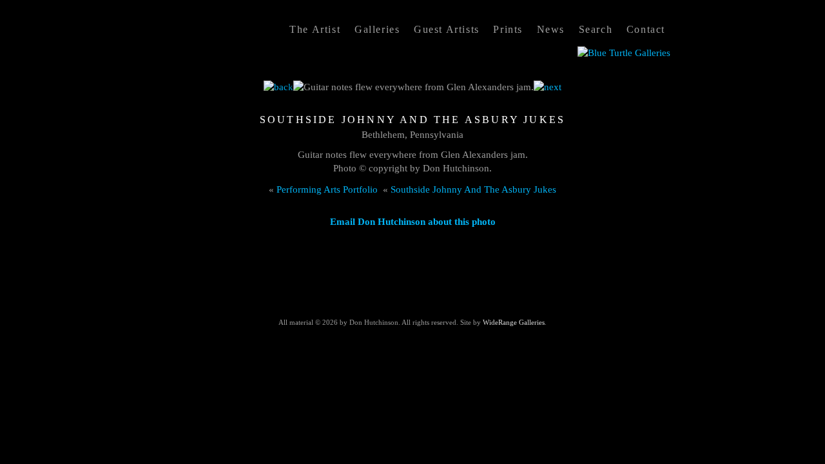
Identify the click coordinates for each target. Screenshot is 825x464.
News (551, 29)
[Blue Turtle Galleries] (624, 53)
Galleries (377, 29)
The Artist (314, 29)
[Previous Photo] (278, 87)
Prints (508, 29)
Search (596, 29)
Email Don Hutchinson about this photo (413, 222)
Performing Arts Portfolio (327, 189)
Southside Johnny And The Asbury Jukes (473, 189)
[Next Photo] (547, 87)
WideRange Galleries (514, 322)
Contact (645, 29)
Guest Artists (447, 29)
